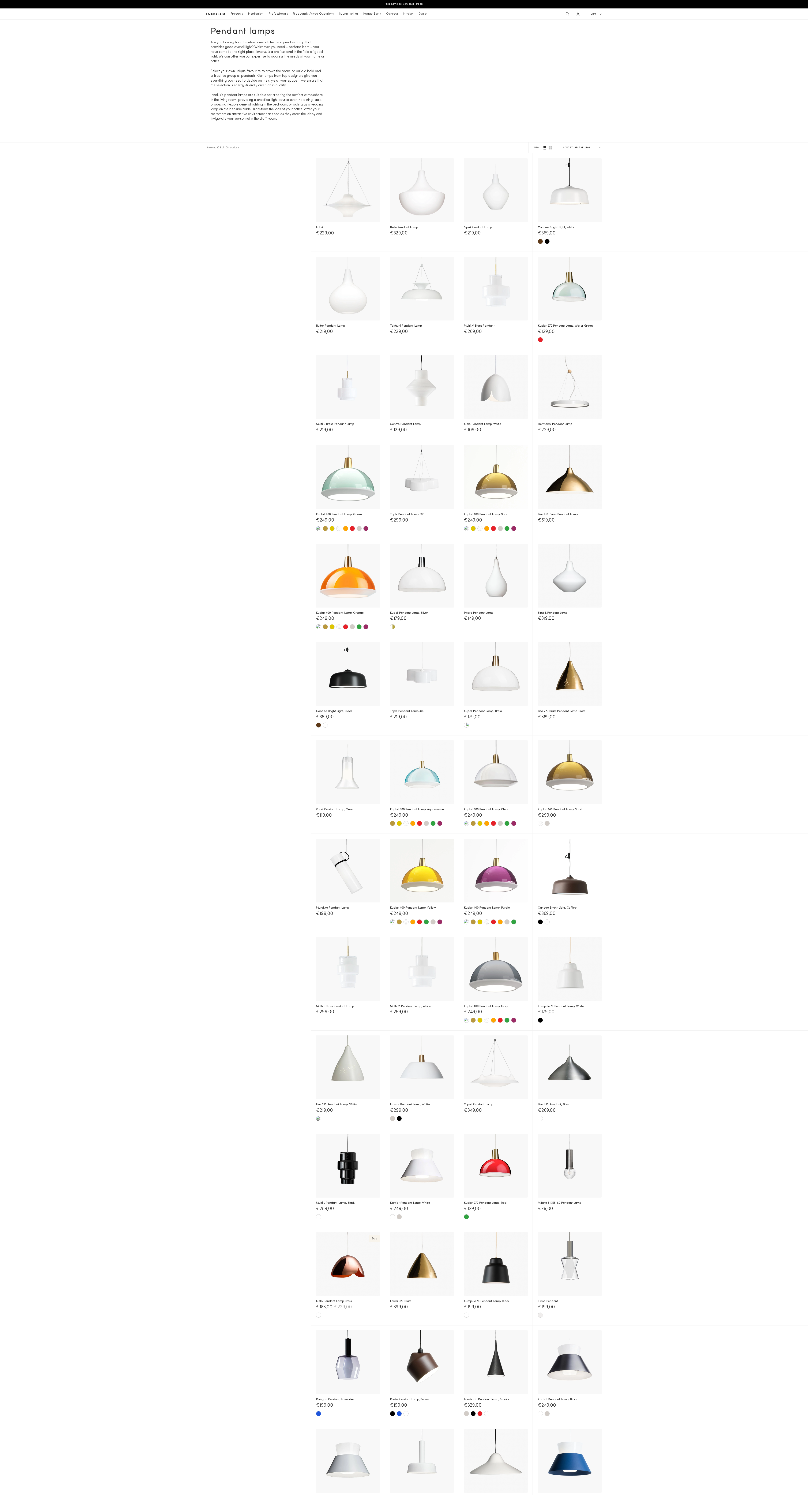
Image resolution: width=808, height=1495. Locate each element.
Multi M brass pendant (479, 325)
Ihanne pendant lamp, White (410, 1104)
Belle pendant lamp (404, 227)
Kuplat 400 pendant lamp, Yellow (413, 907)
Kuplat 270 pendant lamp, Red (485, 1203)
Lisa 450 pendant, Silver (554, 1104)
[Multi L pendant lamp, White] (318, 1216)
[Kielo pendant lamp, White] (318, 1315)
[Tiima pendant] (540, 1315)
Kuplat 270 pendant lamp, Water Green (565, 325)
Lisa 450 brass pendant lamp (558, 514)
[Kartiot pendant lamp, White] (540, 1413)
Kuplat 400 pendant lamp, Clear (486, 809)
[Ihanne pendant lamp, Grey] (392, 1118)
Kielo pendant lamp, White (482, 424)
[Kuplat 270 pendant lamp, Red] (540, 339)
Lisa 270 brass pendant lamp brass (561, 711)
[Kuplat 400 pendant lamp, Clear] (338, 528)
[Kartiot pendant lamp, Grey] (399, 1216)
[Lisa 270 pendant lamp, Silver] (318, 1118)
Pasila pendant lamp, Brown (409, 1399)
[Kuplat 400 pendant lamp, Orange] (345, 528)
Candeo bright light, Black (334, 711)
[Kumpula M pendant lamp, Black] (540, 1020)
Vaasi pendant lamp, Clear (334, 809)
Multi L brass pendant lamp (335, 1006)
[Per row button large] (544, 147)
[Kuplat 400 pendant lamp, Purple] (365, 528)
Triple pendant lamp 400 (407, 711)
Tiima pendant (548, 1301)
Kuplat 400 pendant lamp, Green (339, 514)
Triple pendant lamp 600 (407, 514)
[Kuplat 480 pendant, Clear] (540, 823)
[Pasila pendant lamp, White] (406, 1413)
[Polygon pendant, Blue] (318, 1413)
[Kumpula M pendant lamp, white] (466, 1315)
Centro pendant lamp (405, 424)
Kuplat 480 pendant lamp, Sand (560, 809)
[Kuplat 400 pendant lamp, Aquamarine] (318, 528)
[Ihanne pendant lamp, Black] (399, 1118)
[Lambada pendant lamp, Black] (473, 1413)
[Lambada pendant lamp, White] (486, 1413)
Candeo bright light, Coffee (557, 907)
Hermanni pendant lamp (555, 424)
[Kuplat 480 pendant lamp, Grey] (547, 823)
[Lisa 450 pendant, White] (540, 1118)
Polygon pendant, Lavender (335, 1399)
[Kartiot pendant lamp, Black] (392, 1216)
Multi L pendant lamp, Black (335, 1203)
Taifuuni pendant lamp (406, 325)
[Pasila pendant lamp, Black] (392, 1413)
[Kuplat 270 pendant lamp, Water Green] (466, 1216)
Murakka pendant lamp (332, 907)
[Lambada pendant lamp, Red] (479, 1413)
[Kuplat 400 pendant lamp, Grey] (359, 528)
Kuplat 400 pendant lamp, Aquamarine (417, 809)
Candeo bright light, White (556, 227)
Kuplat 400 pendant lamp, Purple (487, 907)
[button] (578, 13)
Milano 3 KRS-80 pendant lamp (559, 1203)
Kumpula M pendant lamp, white (561, 1006)
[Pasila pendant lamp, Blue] (399, 1413)
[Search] (567, 13)
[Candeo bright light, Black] (547, 241)
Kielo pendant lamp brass (334, 1301)
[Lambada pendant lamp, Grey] (466, 1413)
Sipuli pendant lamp (478, 227)
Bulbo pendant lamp (330, 325)
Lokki (319, 227)
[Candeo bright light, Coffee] (540, 241)
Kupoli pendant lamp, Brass (483, 711)
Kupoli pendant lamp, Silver (409, 613)
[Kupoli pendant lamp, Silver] (466, 725)
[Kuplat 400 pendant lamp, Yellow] (332, 528)
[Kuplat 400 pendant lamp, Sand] (325, 528)
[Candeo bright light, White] (325, 725)
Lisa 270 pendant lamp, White (336, 1104)
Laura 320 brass (400, 1301)
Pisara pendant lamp (478, 613)
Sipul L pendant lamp (552, 613)
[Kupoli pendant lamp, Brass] (392, 626)
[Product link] (348, 190)
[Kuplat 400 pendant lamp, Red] (352, 528)
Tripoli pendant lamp (478, 1104)
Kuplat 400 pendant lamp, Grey (486, 1006)
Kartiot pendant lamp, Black (557, 1399)
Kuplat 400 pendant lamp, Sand (486, 514)
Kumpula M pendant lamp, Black (486, 1301)
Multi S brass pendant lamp (335, 424)
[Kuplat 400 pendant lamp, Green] (507, 528)
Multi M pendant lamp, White (410, 1006)
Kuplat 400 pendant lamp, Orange (340, 613)
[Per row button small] (550, 147)
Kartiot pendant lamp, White (410, 1203)
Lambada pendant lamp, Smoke (486, 1399)
